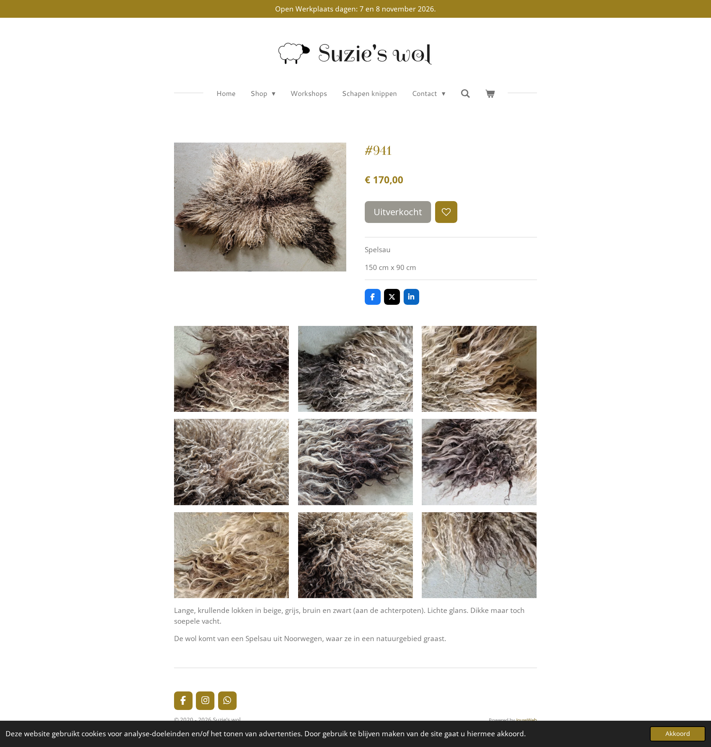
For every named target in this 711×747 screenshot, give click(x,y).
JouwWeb (526, 720)
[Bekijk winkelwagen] (490, 93)
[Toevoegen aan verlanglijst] (446, 212)
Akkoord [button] (677, 733)
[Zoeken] (465, 93)
